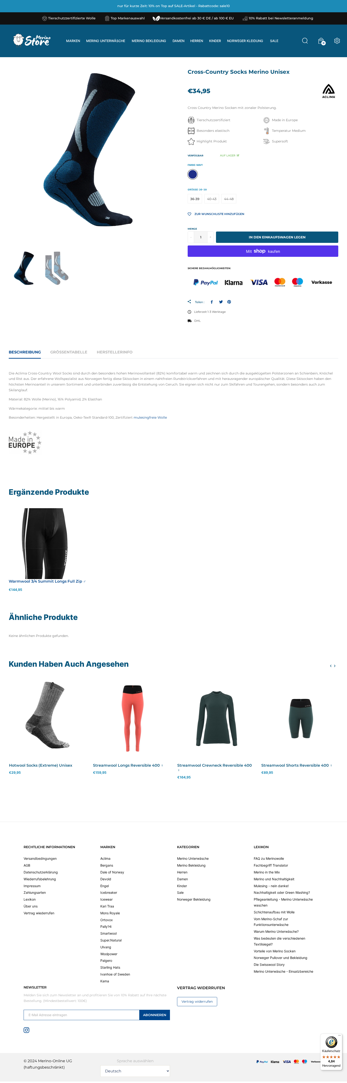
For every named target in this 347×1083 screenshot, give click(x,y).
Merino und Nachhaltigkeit (274, 879)
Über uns (31, 906)
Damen (182, 879)
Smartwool (108, 933)
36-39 (194, 199)
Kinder (182, 886)
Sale (180, 892)
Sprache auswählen (135, 1061)
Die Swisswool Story (269, 965)
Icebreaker (108, 892)
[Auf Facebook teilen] (212, 302)
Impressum (32, 886)
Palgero (106, 960)
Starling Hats (110, 967)
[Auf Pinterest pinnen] (229, 302)
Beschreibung (25, 352)
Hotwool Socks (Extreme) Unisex (40, 765)
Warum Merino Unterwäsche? (276, 931)
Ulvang (105, 947)
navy (193, 174)
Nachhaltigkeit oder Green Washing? (282, 892)
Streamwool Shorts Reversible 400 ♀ (297, 765)
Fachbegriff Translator (271, 865)
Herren (182, 872)
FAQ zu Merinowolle (269, 858)
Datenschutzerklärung (41, 872)
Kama (104, 981)
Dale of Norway (112, 872)
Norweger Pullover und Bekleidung (280, 958)
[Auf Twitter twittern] (221, 302)
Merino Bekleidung (191, 865)
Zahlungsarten (35, 892)
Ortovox (106, 920)
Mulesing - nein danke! (271, 886)
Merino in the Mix (267, 872)
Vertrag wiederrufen (39, 913)
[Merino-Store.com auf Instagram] (26, 1030)
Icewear (106, 899)
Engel (104, 886)
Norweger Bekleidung (194, 899)
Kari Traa (107, 906)
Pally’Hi (105, 926)
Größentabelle (68, 352)
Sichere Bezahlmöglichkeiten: (209, 268)
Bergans (106, 865)
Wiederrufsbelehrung (40, 879)
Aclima (105, 858)
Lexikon (30, 899)
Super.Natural (111, 940)
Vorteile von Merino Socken (275, 951)
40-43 (211, 199)
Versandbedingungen (40, 858)
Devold (105, 879)
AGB (27, 865)
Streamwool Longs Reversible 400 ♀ (128, 765)
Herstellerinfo (115, 352)
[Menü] (339, 1036)
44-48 (229, 199)
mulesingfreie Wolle (150, 417)
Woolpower (108, 954)
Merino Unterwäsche (193, 858)
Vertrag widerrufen (197, 1001)
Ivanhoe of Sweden (115, 974)
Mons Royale (110, 913)
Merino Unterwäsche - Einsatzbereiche (283, 971)
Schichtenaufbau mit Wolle (274, 912)
